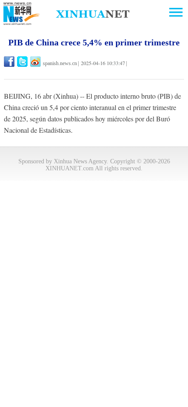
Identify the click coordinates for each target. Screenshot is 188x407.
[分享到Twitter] (23, 61)
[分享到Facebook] (10, 61)
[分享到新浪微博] (36, 61)
